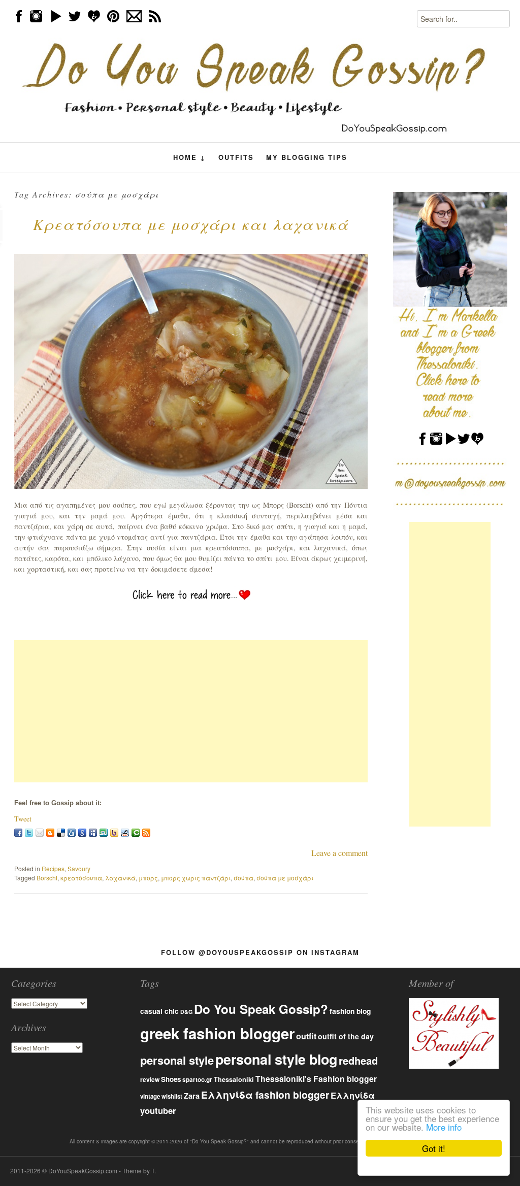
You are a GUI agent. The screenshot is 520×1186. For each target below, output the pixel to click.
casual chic (159, 1011)
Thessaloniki (234, 1079)
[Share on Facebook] (18, 833)
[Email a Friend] (40, 833)
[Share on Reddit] (125, 833)
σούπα (243, 877)
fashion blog (350, 1011)
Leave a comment (339, 852)
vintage (150, 1096)
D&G (186, 1011)
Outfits (236, 157)
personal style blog (276, 1059)
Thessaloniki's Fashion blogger (316, 1078)
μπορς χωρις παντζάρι (196, 877)
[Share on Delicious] (61, 833)
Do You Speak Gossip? (261, 1008)
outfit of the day (346, 1036)
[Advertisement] (191, 711)
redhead (358, 1060)
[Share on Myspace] (93, 833)
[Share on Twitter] (29, 833)
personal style (177, 1060)
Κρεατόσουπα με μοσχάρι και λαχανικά (191, 224)
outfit (306, 1036)
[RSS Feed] (146, 833)
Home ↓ (189, 157)
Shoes (171, 1079)
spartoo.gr (197, 1079)
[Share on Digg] (72, 833)
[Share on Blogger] (50, 833)
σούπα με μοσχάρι (284, 877)
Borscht (47, 877)
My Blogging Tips (306, 157)
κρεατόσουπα (81, 877)
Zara (192, 1096)
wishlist (171, 1096)
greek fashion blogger (217, 1033)
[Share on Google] (82, 833)
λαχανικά (120, 877)
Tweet (22, 818)
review (149, 1079)
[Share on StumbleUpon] (104, 833)
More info (444, 1127)
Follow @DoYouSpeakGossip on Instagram (260, 952)
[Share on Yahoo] (114, 833)
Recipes (53, 868)
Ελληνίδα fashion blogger (265, 1095)
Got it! (433, 1148)
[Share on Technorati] (136, 833)
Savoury (79, 868)
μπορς (148, 877)
